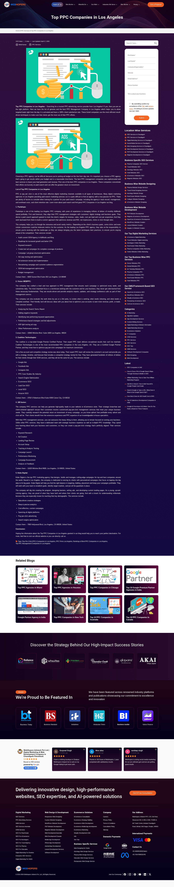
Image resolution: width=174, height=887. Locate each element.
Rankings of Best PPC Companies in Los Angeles (90, 541)
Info (75, 836)
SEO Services (20, 816)
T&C (143, 106)
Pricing (135, 4)
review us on (29, 768)
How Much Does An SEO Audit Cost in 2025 (140, 396)
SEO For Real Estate (22, 833)
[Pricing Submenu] (139, 4)
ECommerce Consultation (82, 816)
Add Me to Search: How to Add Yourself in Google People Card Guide (140, 385)
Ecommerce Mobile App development (85, 826)
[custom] (125, 874)
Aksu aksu (99, 751)
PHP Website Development (53, 826)
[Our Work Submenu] (98, 4)
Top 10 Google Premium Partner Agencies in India (140, 588)
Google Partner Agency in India (31, 617)
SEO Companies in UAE (134, 367)
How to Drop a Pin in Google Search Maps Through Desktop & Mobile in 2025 (140, 372)
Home (17, 30)
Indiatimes (74, 724)
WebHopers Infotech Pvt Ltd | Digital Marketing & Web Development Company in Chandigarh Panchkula (36, 753)
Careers (105, 816)
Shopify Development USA (82, 833)
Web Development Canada (53, 836)
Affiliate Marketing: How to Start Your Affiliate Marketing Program (140, 379)
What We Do (82, 4)
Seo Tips (76, 839)
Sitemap (105, 830)
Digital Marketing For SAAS (24, 859)
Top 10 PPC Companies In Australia (101, 618)
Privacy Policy (107, 820)
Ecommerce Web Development (83, 823)
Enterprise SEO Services (23, 856)
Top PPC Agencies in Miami (30, 587)
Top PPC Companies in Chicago (104, 587)
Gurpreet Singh (66, 751)
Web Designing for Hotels (82, 848)
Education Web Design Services (84, 858)
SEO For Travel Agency (23, 843)
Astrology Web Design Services (84, 851)
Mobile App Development (52, 839)
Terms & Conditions (109, 823)
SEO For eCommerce (22, 836)
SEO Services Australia (23, 826)
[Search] (155, 43)
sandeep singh (137, 751)
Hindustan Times (99, 724)
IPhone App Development (52, 843)
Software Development (52, 852)
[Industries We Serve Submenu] (116, 4)
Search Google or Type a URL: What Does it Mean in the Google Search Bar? (141, 391)
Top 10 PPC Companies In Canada (137, 618)
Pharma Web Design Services (83, 855)
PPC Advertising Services (23, 820)
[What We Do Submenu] (87, 4)
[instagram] (130, 874)
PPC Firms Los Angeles (64, 541)
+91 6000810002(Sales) (139, 851)
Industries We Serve (109, 4)
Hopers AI (56, 4)
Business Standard (50, 724)
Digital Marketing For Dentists (25, 852)
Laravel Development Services (54, 849)
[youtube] (140, 874)
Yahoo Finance (148, 724)
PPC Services (25, 30)
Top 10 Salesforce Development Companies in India (141, 401)
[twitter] (150, 874)
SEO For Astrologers (22, 839)
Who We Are (69, 4)
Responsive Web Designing (53, 816)
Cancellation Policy (109, 826)
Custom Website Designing (53, 820)
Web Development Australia (53, 833)
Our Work (94, 4)
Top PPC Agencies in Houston (67, 587)
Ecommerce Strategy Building (83, 820)
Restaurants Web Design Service (84, 861)
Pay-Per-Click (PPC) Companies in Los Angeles (38, 541)
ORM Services (20, 830)
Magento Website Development (54, 830)
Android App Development (53, 846)
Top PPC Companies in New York (68, 617)
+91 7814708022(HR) (139, 854)
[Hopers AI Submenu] (61, 4)
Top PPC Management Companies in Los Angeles (33, 543)
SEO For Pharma (21, 846)
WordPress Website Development (55, 823)
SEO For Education (22, 849)
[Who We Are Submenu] (74, 4)
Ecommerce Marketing (81, 830)
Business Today (26, 725)
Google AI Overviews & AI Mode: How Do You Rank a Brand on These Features (141, 407)
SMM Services (20, 823)
